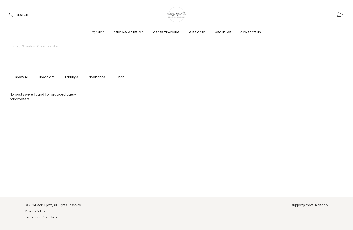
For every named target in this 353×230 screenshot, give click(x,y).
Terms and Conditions (42, 217)
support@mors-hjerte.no (310, 205)
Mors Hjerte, (45, 205)
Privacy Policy (35, 211)
